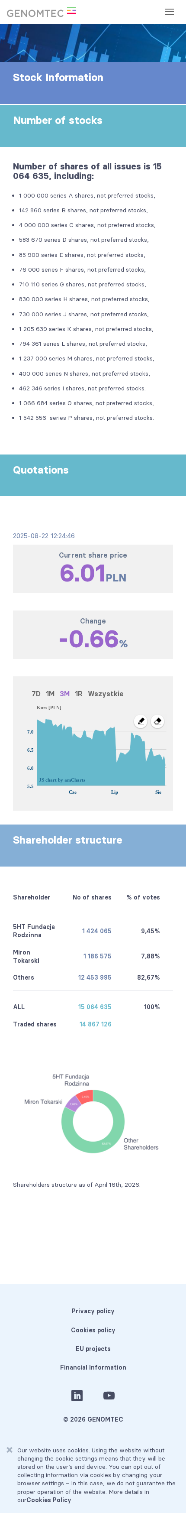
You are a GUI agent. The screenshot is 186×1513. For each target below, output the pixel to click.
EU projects (93, 1349)
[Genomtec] (41, 12)
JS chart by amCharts (62, 779)
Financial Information (93, 1367)
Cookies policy (93, 1330)
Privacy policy (93, 1311)
